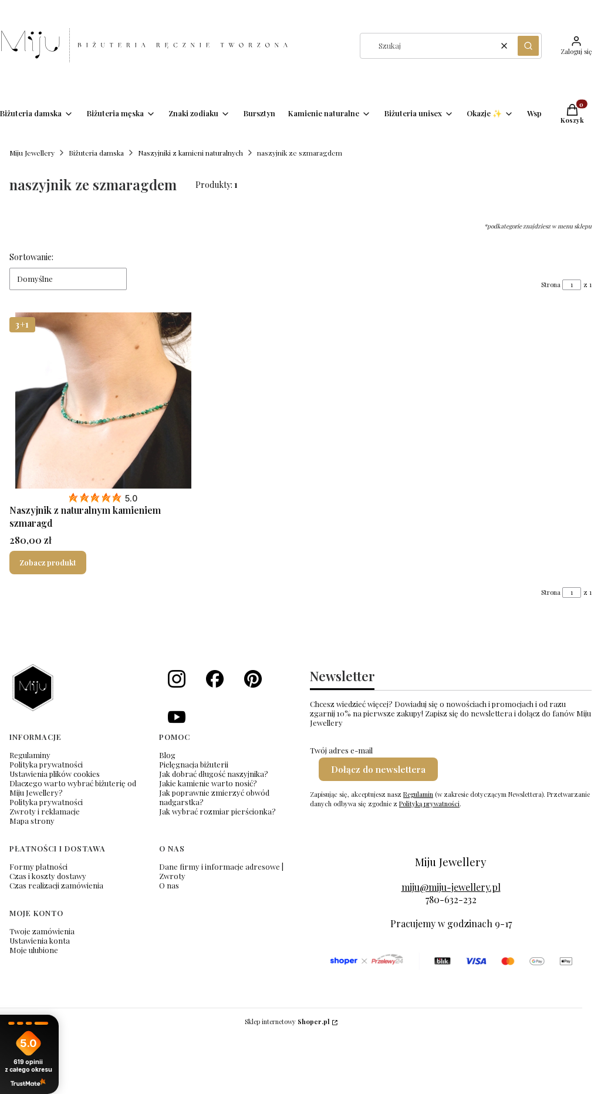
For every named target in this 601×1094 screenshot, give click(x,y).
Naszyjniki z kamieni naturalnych (190, 152)
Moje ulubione (33, 950)
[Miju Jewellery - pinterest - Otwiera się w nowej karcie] (253, 679)
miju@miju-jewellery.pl (451, 887)
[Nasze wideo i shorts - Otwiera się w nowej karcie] (176, 717)
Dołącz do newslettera (378, 769)
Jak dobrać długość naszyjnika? (213, 774)
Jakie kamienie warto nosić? (208, 783)
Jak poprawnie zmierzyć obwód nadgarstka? (214, 797)
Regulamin (418, 794)
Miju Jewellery (32, 152)
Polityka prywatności (46, 764)
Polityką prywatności (429, 803)
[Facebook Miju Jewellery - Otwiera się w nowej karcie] (214, 679)
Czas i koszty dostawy (47, 876)
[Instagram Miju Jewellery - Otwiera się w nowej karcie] (176, 679)
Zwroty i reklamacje (44, 811)
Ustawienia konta (39, 940)
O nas (169, 885)
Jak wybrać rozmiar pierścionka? (217, 811)
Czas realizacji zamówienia (56, 885)
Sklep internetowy (287, 1021)
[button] (528, 46)
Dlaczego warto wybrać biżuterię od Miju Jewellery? (72, 787)
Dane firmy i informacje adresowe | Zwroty (221, 871)
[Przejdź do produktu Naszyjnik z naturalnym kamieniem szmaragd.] (103, 400)
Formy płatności (38, 866)
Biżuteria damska (96, 152)
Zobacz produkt (47, 562)
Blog (167, 755)
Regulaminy (29, 755)
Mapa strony (32, 821)
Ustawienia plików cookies (54, 774)
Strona (551, 284)
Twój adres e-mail (341, 750)
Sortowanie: (31, 256)
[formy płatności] (451, 961)
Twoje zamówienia (42, 931)
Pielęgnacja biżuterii (193, 764)
